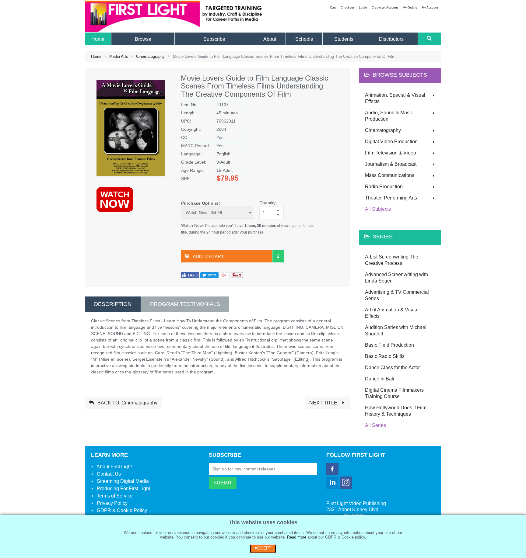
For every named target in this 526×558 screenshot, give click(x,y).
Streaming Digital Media (122, 481)
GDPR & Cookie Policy (121, 510)
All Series (375, 425)
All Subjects (378, 209)
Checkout (347, 7)
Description (113, 304)
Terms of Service (114, 495)
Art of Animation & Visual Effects (392, 313)
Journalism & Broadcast (390, 164)
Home (96, 56)
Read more (296, 537)
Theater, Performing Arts (391, 197)
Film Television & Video (390, 152)
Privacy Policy (112, 503)
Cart (333, 7)
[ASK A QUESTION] (278, 256)
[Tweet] (209, 274)
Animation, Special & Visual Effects (395, 98)
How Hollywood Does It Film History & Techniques (395, 411)
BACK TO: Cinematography (126, 402)
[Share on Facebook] (190, 274)
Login (363, 7)
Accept (263, 548)
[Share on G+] (225, 274)
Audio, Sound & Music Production (389, 116)
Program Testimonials (185, 304)
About (114, 466)
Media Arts (118, 56)
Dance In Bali (379, 378)
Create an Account (385, 7)
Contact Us (108, 474)
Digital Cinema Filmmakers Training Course (394, 393)
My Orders (410, 7)
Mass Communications (389, 175)
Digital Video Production (391, 141)
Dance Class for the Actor (392, 367)
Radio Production (384, 186)
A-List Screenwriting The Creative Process (391, 260)
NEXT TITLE (323, 402)
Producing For (123, 488)
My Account (430, 7)
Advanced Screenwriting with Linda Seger (396, 277)
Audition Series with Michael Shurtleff (395, 330)
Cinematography (150, 56)
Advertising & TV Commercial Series (397, 295)
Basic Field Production (389, 345)
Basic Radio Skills (385, 356)
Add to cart (208, 256)
